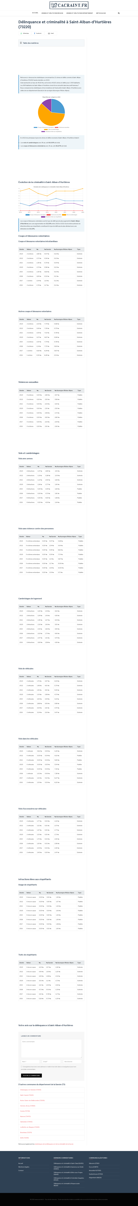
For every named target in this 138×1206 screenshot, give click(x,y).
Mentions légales (23, 1167)
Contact (21, 1170)
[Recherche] (119, 13)
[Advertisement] (51, 62)
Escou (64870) (93, 1167)
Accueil (35, 13)
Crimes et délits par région (52, 13)
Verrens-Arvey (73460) (27, 1106)
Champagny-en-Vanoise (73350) (30, 1090)
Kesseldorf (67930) (95, 1170)
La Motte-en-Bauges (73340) (29, 1127)
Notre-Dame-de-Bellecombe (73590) (32, 1100)
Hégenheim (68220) (95, 1177)
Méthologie (101, 13)
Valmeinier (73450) (26, 1122)
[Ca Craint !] (69, 5)
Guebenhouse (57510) (96, 1174)
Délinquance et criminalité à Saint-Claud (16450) (68, 1163)
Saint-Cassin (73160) (27, 1095)
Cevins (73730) (25, 1111)
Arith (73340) (24, 1138)
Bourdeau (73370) (26, 1132)
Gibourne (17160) (94, 1163)
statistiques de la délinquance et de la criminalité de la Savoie (54, 1144)
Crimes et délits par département (79, 13)
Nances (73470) (25, 1116)
